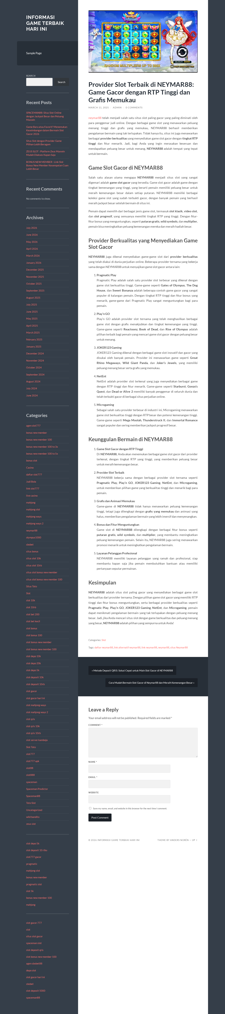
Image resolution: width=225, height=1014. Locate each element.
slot (28, 929)
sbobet (30, 544)
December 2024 (35, 353)
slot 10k (30, 600)
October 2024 (34, 367)
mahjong (30, 502)
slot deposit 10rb (35, 684)
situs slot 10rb (34, 565)
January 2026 (33, 262)
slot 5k (30, 890)
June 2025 (32, 311)
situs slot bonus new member (41, 572)
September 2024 (35, 374)
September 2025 (35, 290)
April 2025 (32, 325)
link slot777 (32, 488)
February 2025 (34, 339)
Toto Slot (31, 802)
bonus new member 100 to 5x (42, 453)
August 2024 (33, 381)
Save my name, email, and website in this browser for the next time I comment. (130, 808)
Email (92, 777)
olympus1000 (33, 537)
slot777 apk (32, 761)
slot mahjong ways (36, 705)
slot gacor (31, 691)
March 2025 (33, 332)
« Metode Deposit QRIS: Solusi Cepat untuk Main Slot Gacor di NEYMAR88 (132, 670)
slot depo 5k (32, 670)
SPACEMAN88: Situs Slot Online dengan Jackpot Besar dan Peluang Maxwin (45, 116)
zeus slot (31, 823)
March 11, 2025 (98, 107)
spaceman (31, 781)
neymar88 (31, 530)
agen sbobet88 (34, 963)
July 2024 (31, 388)
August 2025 (33, 297)
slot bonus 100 (34, 635)
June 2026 (32, 234)
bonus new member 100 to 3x (42, 446)
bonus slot (31, 460)
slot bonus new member (39, 642)
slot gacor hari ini (35, 698)
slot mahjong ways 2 (37, 712)
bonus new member (36, 432)
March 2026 (33, 255)
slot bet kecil (33, 621)
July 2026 (31, 227)
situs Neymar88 (179, 647)
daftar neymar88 (104, 647)
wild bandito (32, 816)
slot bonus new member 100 (41, 649)
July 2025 (31, 304)
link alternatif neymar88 (127, 647)
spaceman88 (33, 997)
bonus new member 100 (39, 439)
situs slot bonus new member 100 (44, 579)
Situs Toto (31, 586)
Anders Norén (179, 840)
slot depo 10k (33, 656)
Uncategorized (34, 809)
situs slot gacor (34, 936)
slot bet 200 (32, 614)
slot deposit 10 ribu (36, 850)
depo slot (31, 970)
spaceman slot (34, 943)
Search (31, 75)
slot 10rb (31, 607)
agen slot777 (33, 425)
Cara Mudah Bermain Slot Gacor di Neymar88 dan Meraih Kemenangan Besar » (151, 682)
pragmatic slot (34, 884)
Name (92, 762)
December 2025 (35, 269)
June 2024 (32, 395)
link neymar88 (149, 647)
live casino (32, 495)
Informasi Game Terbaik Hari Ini (45, 23)
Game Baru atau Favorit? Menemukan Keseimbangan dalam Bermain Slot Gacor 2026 (46, 130)
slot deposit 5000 (35, 990)
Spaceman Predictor (37, 788)
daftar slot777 (34, 474)
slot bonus (31, 628)
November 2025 (35, 276)
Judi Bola (31, 481)
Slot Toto (31, 747)
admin (117, 107)
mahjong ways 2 (34, 523)
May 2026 (32, 241)
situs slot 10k (33, 558)
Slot (28, 593)
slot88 (29, 767)
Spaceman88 (33, 795)
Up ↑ (195, 840)
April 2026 (32, 248)
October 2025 (34, 283)
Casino (30, 467)
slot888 (30, 774)
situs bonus (32, 551)
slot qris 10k (33, 726)
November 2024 (35, 360)
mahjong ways (34, 516)
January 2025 (33, 346)
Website (93, 792)
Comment (95, 725)
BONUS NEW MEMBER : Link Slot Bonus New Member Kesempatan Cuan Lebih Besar (47, 165)
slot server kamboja (37, 739)
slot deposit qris (34, 949)
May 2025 (32, 318)
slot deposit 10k (35, 677)
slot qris (30, 719)
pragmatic (31, 863)
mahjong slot (33, 509)
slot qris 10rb (33, 733)
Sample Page (34, 53)
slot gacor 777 (34, 922)
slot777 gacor (33, 856)
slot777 (30, 753)
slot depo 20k (33, 663)
